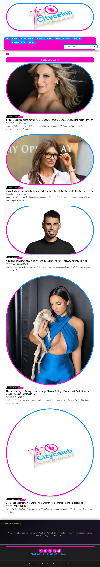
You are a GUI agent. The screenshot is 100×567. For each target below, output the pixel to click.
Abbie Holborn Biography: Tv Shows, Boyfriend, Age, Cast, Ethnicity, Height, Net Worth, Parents (49, 191)
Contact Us (18, 42)
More (31, 42)
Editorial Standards (47, 564)
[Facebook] (41, 551)
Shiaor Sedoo (18, 123)
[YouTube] (50, 551)
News (76, 38)
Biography (26, 38)
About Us (32, 564)
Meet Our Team (63, 38)
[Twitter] (45, 551)
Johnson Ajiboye (19, 264)
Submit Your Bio (44, 38)
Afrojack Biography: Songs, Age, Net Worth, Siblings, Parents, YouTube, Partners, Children (46, 260)
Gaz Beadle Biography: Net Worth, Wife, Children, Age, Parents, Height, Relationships (44, 502)
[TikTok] (59, 551)
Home (14, 38)
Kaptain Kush (18, 506)
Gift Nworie (17, 397)
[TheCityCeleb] (7, 38)
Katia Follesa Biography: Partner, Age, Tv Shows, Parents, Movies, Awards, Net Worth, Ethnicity (49, 119)
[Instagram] (55, 551)
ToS (59, 564)
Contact (68, 564)
